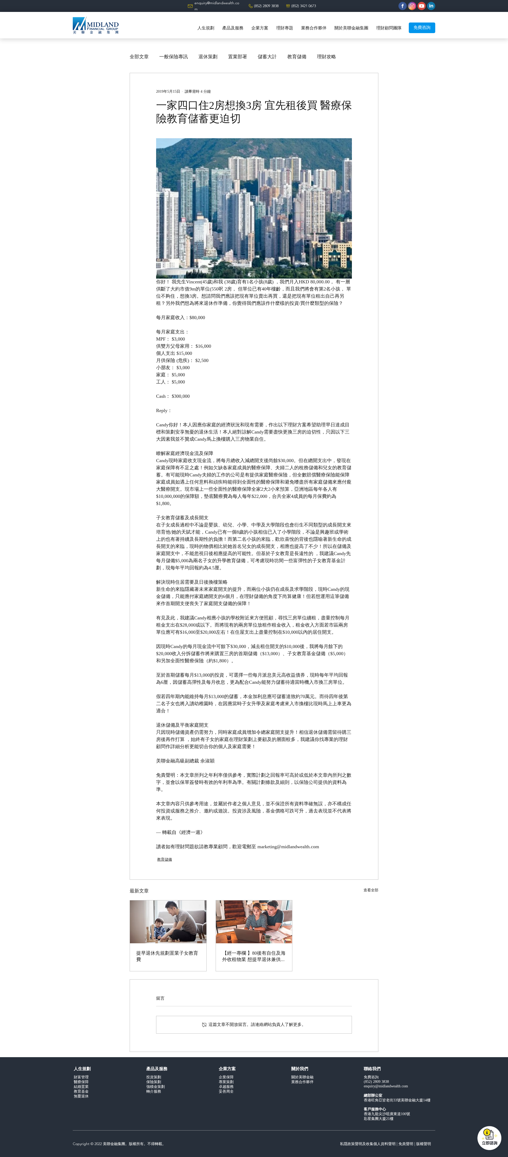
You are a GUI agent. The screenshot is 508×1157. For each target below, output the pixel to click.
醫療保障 (81, 1082)
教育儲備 (296, 57)
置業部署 (237, 57)
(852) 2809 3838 (266, 5)
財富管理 (81, 1077)
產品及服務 (156, 1069)
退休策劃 (207, 57)
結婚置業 (81, 1087)
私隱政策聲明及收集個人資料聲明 (368, 1143)
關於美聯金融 (302, 1077)
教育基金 (81, 1092)
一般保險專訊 (173, 57)
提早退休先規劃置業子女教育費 (167, 956)
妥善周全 (226, 1092)
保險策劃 (153, 1082)
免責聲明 (405, 1143)
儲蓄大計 (267, 57)
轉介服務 (153, 1092)
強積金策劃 (155, 1087)
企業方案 (227, 1069)
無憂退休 (81, 1096)
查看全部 (371, 890)
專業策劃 (226, 1082)
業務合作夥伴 (302, 1082)
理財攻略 (326, 57)
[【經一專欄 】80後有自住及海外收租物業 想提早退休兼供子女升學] (254, 921)
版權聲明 (423, 1143)
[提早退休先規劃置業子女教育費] (168, 921)
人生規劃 (82, 1069)
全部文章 (139, 57)
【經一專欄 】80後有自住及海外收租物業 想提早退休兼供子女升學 (253, 957)
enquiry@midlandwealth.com (386, 1086)
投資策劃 (153, 1077)
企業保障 (226, 1077)
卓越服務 (226, 1087)
